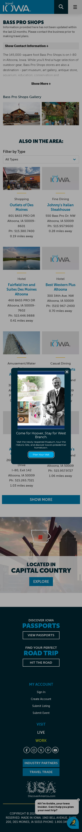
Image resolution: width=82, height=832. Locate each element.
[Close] (66, 371)
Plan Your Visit (41, 454)
